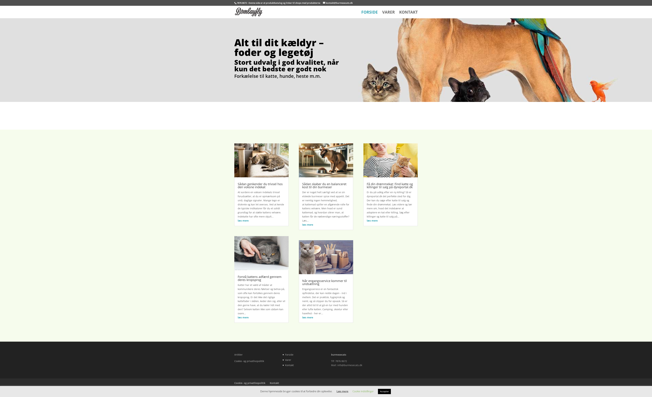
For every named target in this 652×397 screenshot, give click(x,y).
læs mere (243, 220)
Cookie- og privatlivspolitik (249, 361)
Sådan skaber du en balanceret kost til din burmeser (324, 185)
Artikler (238, 354)
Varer (388, 13)
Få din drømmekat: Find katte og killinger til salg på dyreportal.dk (390, 185)
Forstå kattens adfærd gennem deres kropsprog (260, 278)
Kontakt (408, 13)
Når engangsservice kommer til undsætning (324, 282)
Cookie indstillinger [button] (363, 391)
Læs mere (342, 391)
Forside (369, 13)
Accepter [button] (384, 391)
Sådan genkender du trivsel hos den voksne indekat (260, 185)
